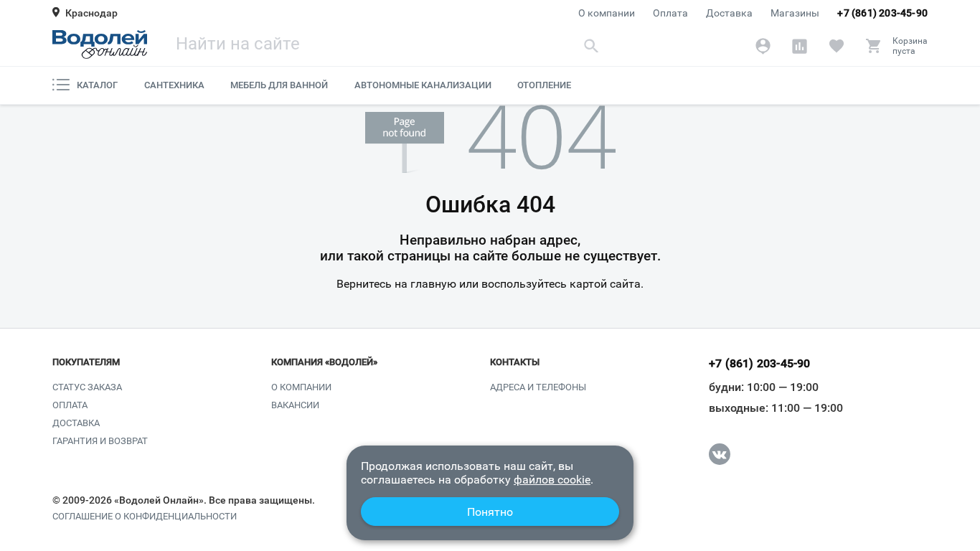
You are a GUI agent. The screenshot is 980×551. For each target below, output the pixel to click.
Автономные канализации (422, 85)
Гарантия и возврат (100, 440)
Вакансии (295, 405)
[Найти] (592, 45)
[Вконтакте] (719, 454)
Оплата (670, 13)
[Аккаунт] (763, 46)
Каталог (97, 85)
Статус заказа (87, 387)
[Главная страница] (99, 44)
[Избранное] (836, 46)
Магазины (795, 13)
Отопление (544, 85)
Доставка (729, 13)
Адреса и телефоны (538, 387)
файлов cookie (552, 479)
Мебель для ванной (279, 85)
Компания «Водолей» (324, 362)
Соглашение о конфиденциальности (144, 517)
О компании (606, 13)
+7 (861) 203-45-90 (882, 13)
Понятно (490, 512)
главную (433, 284)
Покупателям (86, 362)
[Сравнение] (799, 46)
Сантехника (174, 85)
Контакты (515, 362)
